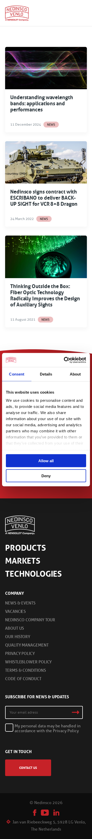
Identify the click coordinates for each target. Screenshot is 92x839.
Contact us (28, 768)
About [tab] (75, 374)
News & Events (20, 603)
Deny (46, 475)
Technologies (33, 574)
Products (25, 548)
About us (14, 628)
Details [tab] (46, 374)
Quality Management (27, 645)
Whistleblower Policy (28, 662)
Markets (22, 561)
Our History (17, 636)
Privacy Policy (20, 653)
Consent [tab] (16, 374)
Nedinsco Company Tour (30, 619)
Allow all (46, 461)
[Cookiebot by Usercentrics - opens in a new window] (65, 360)
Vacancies (15, 611)
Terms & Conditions (25, 670)
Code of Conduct (23, 678)
